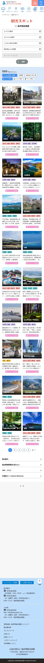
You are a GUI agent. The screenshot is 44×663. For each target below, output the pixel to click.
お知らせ (7, 634)
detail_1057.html (32, 102)
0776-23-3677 (11, 595)
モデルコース (9, 11)
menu (41, 4)
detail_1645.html (11, 102)
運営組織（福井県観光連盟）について (16, 624)
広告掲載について (10, 643)
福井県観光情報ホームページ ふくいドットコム (11, 3)
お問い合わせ (27, 582)
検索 (23, 61)
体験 (22, 11)
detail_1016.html (32, 211)
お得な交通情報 (35, 3)
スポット (16, 11)
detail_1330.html (32, 283)
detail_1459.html (32, 356)
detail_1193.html (11, 175)
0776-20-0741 (11, 610)
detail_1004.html (11, 320)
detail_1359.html (11, 392)
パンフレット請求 (11, 582)
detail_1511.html (11, 428)
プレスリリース (9, 630)
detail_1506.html (11, 211)
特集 (3, 11)
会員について (8, 637)
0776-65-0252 (11, 591)
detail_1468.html (32, 428)
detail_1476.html (11, 139)
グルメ (35, 11)
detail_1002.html (32, 392)
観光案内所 (7, 627)
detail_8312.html (11, 247)
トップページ (5, 14)
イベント (29, 11)
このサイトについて (10, 640)
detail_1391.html (32, 247)
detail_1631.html (11, 356)
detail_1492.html (32, 175)
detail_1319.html (11, 283)
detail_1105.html (32, 320)
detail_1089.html (32, 139)
